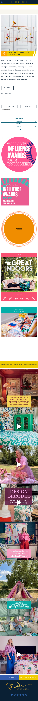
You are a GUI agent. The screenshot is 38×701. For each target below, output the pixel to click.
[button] (35, 2)
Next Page (28, 106)
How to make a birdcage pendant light (19, 53)
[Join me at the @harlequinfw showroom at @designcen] (19, 503)
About (24, 699)
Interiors (8, 93)
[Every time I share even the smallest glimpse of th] (19, 617)
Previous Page (9, 106)
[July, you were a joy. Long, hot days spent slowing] (19, 579)
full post (7, 87)
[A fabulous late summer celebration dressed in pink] (19, 464)
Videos (19, 129)
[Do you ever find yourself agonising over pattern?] (19, 426)
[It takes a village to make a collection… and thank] (19, 655)
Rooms (19, 126)
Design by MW (31, 699)
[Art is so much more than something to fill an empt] (19, 541)
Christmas (19, 118)
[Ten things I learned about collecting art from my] (19, 388)
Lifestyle (19, 123)
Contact (19, 699)
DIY (2, 93)
